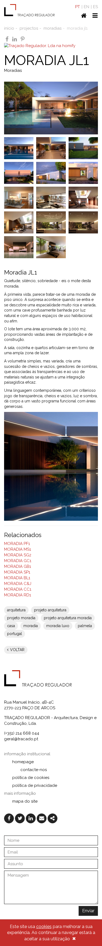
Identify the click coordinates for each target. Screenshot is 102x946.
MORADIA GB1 (17, 566)
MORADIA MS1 (17, 549)
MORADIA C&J (17, 583)
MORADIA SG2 (17, 555)
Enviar (88, 910)
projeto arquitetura (50, 610)
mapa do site (25, 801)
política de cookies (30, 777)
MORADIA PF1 (17, 543)
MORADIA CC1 (17, 589)
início (9, 28)
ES (95, 6)
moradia (30, 626)
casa (11, 626)
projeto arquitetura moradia (68, 618)
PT (77, 6)
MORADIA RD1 (17, 595)
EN (86, 6)
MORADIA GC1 (17, 560)
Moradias (13, 70)
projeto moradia (21, 618)
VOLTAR (16, 650)
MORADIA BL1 (17, 577)
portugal (14, 633)
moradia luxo (57, 626)
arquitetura (16, 610)
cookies (44, 926)
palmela (85, 626)
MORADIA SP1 (17, 572)
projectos (29, 28)
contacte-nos (33, 769)
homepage (23, 761)
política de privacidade (34, 785)
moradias (52, 28)
